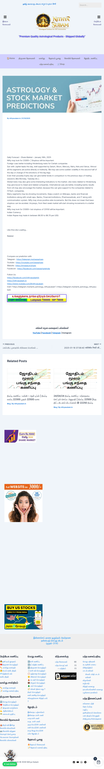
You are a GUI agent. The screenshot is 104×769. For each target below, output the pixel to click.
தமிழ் (25, 4)
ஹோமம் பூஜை (55, 58)
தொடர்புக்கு (87, 707)
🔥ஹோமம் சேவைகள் (36, 744)
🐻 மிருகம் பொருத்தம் (36, 683)
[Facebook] (74, 762)
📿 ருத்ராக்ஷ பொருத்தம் (37, 674)
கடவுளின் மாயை (89, 664)
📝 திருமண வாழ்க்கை (9, 708)
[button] (14, 17)
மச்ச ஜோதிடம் (33, 734)
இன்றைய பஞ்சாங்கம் (36, 712)
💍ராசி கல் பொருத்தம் (36, 671)
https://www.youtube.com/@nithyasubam (25, 284)
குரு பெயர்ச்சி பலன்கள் (37, 724)
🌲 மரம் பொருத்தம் (35, 686)
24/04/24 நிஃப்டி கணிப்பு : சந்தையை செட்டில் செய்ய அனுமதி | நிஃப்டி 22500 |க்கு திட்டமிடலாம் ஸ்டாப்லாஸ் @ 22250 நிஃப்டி (75, 399)
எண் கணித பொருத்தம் (37, 695)
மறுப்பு (85, 710)
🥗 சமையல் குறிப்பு (7, 714)
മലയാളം (31, 4)
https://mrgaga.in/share (25, 265)
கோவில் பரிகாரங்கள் (8, 740)
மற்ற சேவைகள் (61, 662)
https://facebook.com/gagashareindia (33, 269)
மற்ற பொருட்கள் (61, 665)
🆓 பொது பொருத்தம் (8, 702)
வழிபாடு (86, 683)
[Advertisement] (52, 46)
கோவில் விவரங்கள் (7, 728)
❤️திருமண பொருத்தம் (9, 664)
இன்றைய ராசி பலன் (36, 715)
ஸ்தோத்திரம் (88, 668)
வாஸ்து (42, 58)
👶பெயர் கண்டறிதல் (8, 671)
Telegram (56, 333)
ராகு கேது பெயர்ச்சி (35, 731)
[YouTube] (78, 762)
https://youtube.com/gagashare (29, 262)
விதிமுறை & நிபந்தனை (92, 719)
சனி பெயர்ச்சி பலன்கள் (37, 727)
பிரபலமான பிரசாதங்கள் (9, 737)
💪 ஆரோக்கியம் (6, 711)
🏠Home (11, 58)
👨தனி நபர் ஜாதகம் (8, 661)
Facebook (46, 333)
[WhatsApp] (81, 762)
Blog (9, 404)
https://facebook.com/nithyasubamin (23, 278)
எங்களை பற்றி (88, 703)
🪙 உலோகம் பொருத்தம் (37, 677)
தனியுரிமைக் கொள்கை (92, 713)
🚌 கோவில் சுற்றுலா (8, 731)
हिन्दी (54, 4)
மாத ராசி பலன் (33, 718)
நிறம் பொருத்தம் (34, 692)
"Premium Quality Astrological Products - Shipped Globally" (52, 36)
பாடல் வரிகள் (88, 671)
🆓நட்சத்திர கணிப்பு (36, 664)
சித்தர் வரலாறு (88, 686)
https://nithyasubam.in (17, 281)
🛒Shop (61, 64)
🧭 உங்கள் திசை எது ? (36, 689)
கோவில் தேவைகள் (72, 58)
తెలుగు (38, 4)
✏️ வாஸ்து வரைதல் (8, 668)
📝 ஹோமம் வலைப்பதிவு (37, 748)
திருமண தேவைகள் (27, 58)
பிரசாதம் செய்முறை (8, 734)
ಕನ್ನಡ (43, 4)
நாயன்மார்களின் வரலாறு (93, 689)
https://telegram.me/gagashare (29, 259)
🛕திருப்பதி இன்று (7, 725)
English (49, 4)
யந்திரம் (63, 668)
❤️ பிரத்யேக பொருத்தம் (9, 705)
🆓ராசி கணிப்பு (34, 661)
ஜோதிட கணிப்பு (90, 58)
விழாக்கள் (87, 680)
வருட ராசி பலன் (34, 721)
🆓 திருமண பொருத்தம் (37, 668)
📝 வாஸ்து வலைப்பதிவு (9, 691)
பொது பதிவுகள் (89, 661)
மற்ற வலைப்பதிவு (46, 64)
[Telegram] (85, 762)
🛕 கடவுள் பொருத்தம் (36, 680)
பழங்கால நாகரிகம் (90, 692)
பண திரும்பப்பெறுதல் (91, 716)
